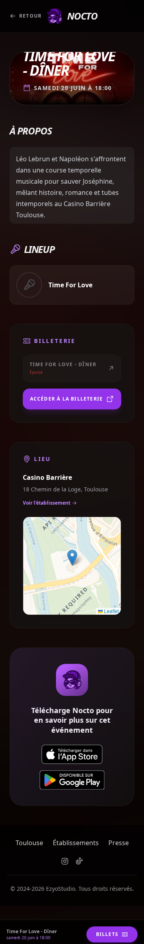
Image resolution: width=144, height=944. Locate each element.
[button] (72, 557)
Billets (107, 934)
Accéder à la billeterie (66, 398)
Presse (118, 842)
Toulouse (29, 842)
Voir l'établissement (46, 502)
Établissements (76, 842)
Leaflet (111, 610)
